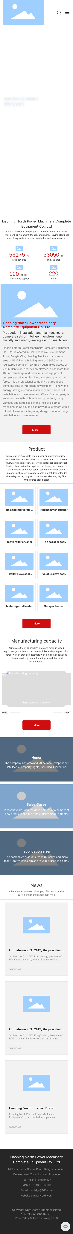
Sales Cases (37, 804)
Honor (37, 757)
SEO (55, 1217)
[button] (29, 211)
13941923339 (42, 1184)
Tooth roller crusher (19, 541)
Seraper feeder (53, 606)
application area (37, 851)
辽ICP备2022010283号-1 (36, 1213)
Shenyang (45, 1217)
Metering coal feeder (19, 606)
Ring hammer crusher (54, 509)
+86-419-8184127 (39, 1179)
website (25, 1195)
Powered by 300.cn (27, 1217)
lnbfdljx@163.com (42, 1190)
